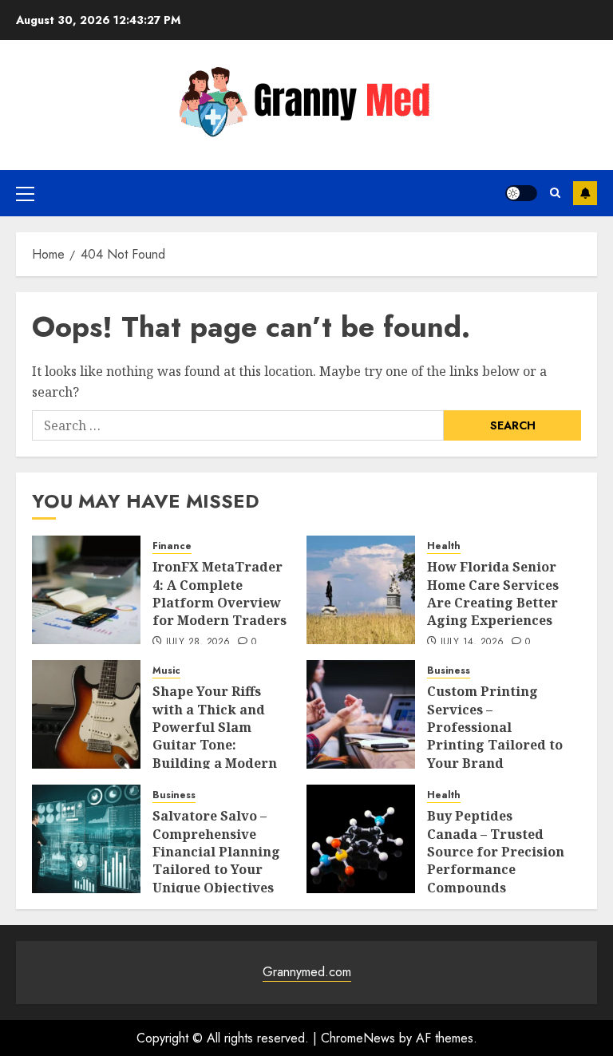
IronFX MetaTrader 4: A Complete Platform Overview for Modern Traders (219, 593)
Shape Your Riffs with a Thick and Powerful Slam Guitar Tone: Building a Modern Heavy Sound (214, 735)
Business (448, 671)
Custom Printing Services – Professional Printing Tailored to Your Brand (495, 727)
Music (166, 671)
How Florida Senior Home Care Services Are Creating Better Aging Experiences (493, 593)
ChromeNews (358, 1038)
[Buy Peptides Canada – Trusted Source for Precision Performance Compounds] (360, 839)
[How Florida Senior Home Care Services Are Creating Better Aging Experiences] (360, 590)
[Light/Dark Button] (521, 193)
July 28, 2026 (198, 642)
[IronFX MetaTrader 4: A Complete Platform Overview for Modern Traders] (86, 590)
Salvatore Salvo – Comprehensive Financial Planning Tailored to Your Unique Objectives (216, 851)
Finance (172, 546)
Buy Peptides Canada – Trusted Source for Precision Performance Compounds (495, 851)
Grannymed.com (307, 972)
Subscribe (585, 193)
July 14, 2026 (472, 642)
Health (444, 546)
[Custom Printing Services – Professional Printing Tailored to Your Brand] (360, 714)
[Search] (555, 192)
